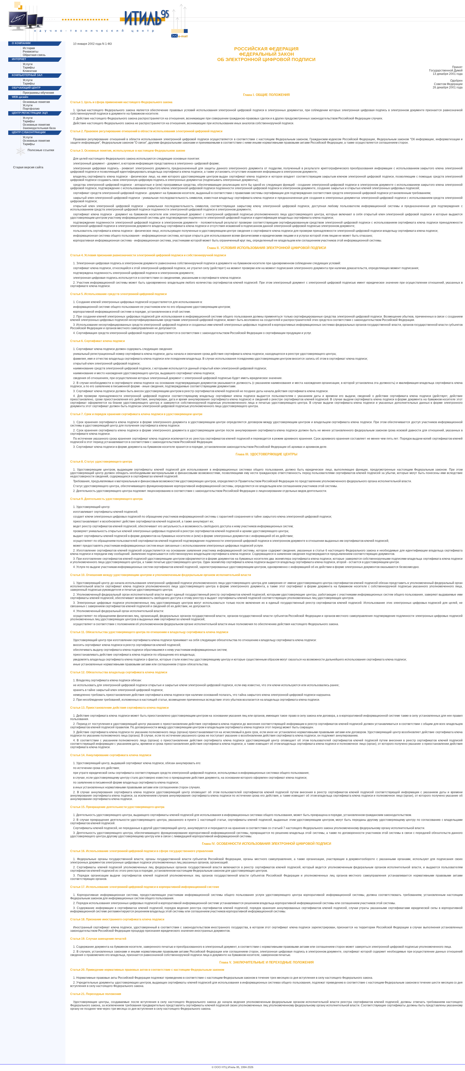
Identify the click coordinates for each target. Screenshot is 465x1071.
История (29, 48)
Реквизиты (30, 51)
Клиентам (30, 71)
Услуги (27, 64)
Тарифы (29, 67)
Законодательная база (39, 128)
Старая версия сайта (28, 167)
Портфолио (31, 108)
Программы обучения (38, 92)
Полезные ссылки (41, 150)
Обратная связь (34, 55)
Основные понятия (36, 102)
